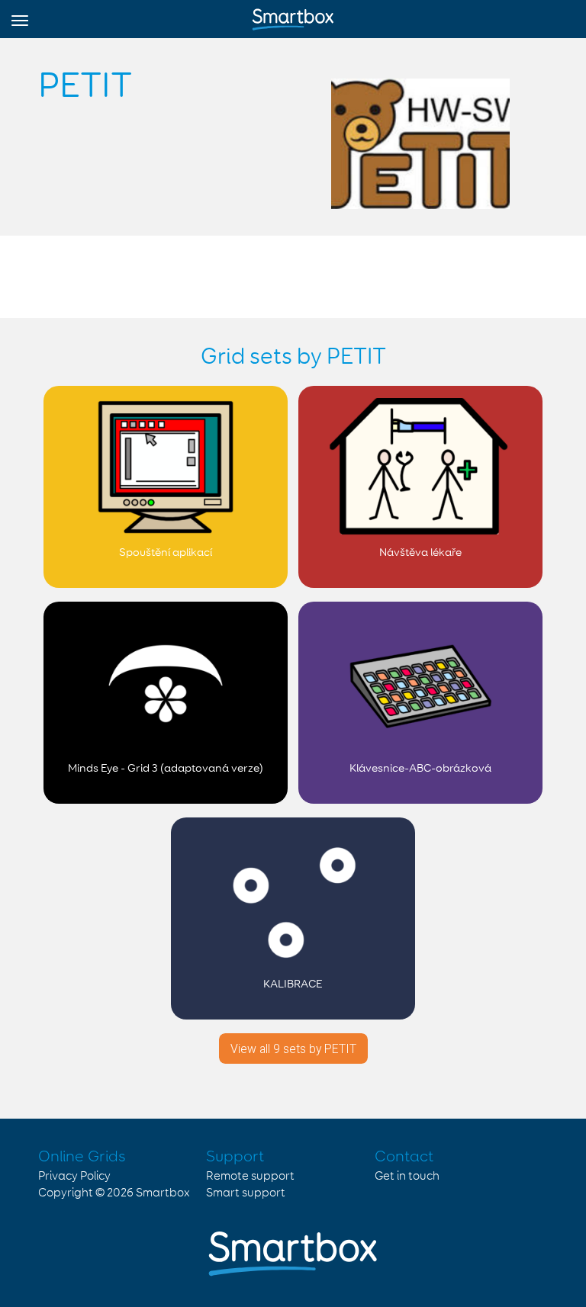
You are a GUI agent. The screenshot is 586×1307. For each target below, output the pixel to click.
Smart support (245, 1193)
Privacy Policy (74, 1176)
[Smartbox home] (293, 16)
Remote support (250, 1176)
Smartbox (163, 1193)
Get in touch (407, 1176)
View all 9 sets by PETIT (293, 1049)
